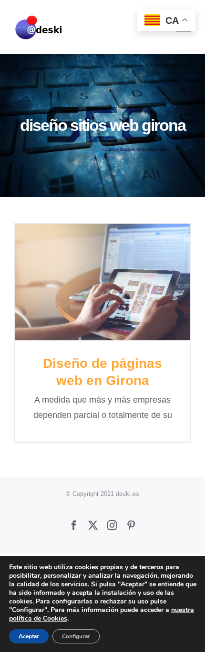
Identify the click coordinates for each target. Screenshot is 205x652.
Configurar (76, 636)
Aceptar (29, 636)
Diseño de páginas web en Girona (102, 282)
